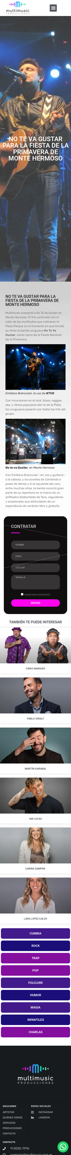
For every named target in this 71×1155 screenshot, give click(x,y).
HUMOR (35, 995)
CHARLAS (35, 1032)
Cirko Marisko (35, 668)
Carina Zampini (35, 868)
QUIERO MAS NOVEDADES (37, 594)
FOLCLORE (35, 983)
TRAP (36, 958)
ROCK (35, 946)
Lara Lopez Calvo (35, 918)
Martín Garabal (35, 768)
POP (35, 970)
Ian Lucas (35, 818)
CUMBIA (35, 933)
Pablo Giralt (35, 718)
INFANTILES (35, 1020)
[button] (53, 8)
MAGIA (35, 1007)
